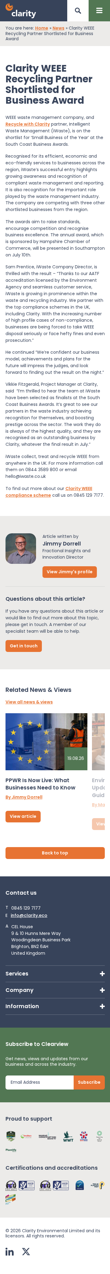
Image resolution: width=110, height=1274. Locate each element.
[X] (26, 1252)
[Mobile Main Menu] (99, 10)
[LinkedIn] (9, 1252)
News (58, 28)
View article (23, 816)
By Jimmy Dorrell (24, 797)
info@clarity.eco (29, 915)
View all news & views (29, 702)
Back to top (55, 853)
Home (41, 28)
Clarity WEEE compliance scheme (49, 491)
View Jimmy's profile (70, 572)
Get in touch (24, 646)
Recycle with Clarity (28, 124)
